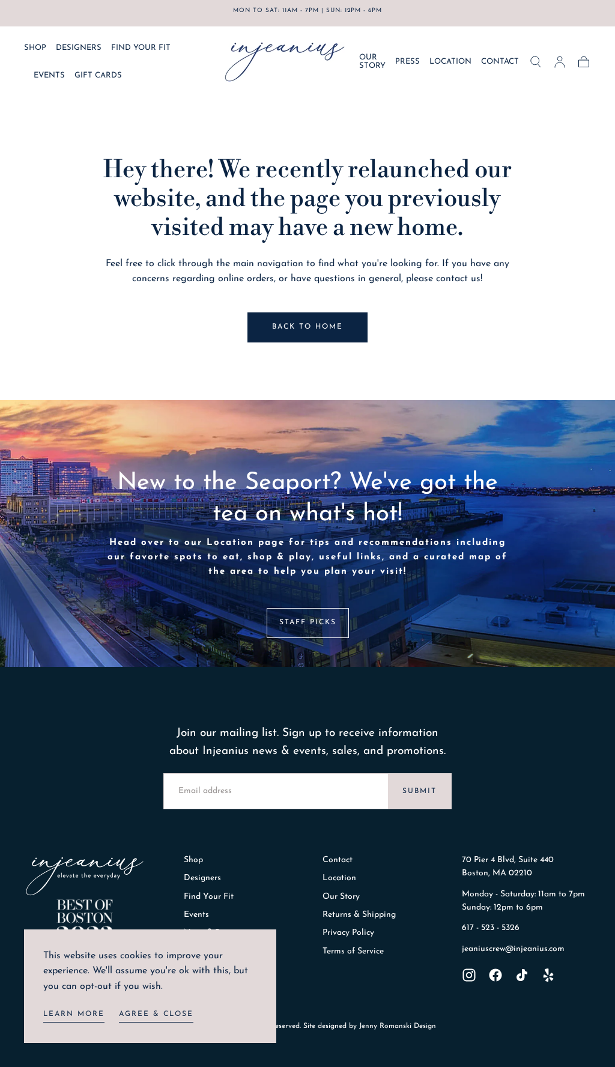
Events (196, 914)
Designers (202, 878)
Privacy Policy (348, 932)
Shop (193, 860)
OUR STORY (372, 61)
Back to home (307, 326)
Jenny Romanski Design (397, 1026)
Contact (338, 860)
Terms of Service (353, 951)
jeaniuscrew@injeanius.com (513, 948)
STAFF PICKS (307, 622)
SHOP (35, 48)
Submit (419, 791)
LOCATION (450, 61)
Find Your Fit (209, 896)
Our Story (341, 896)
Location (339, 878)
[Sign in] (560, 62)
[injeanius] (84, 876)
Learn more (74, 1014)
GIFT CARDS (98, 75)
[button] (536, 62)
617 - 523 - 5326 (491, 927)
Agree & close (156, 1014)
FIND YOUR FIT (141, 48)
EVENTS (49, 75)
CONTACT (500, 61)
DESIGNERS (78, 48)
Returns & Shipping (359, 914)
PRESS (407, 61)
